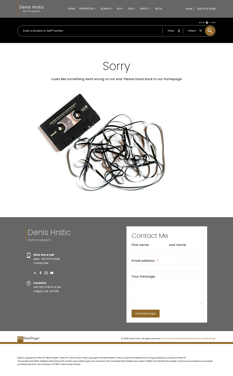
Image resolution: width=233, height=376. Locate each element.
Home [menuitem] (71, 8)
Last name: (178, 245)
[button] (34, 272)
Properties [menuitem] (86, 8)
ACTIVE (201, 22)
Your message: (143, 276)
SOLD (213, 22)
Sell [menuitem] (130, 8)
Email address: (144, 260)
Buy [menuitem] (119, 8)
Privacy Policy (169, 338)
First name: (140, 245)
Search (105, 8)
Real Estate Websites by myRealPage (197, 338)
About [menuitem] (144, 8)
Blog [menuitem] (158, 8)
